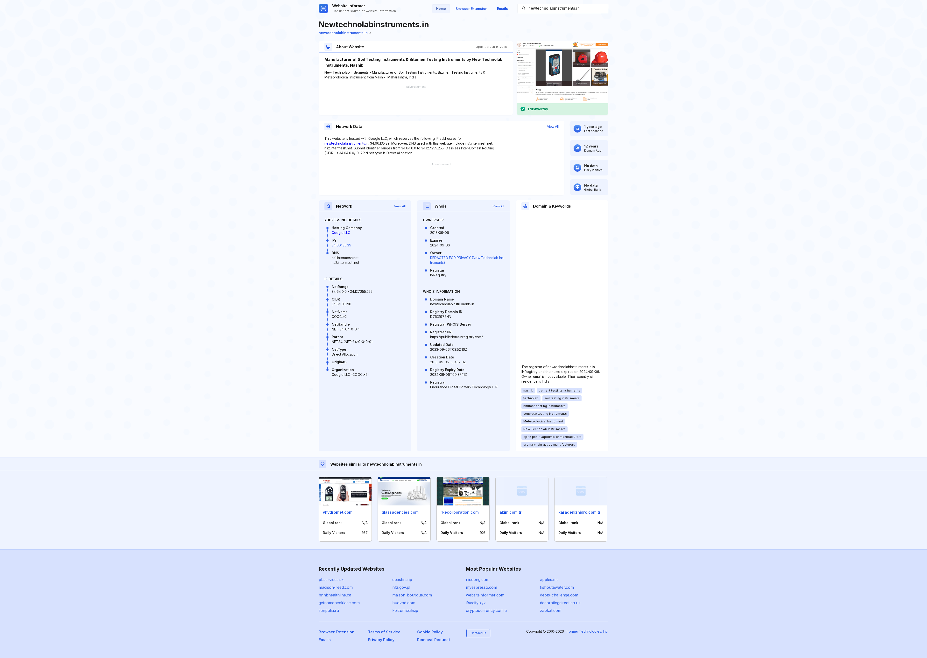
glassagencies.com (400, 512)
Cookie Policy (430, 632)
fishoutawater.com (557, 587)
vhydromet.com (337, 512)
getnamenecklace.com (339, 602)
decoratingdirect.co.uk (560, 602)
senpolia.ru (329, 610)
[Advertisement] (415, 100)
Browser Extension (471, 9)
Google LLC (341, 233)
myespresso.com (481, 587)
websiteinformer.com (485, 595)
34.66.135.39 (341, 245)
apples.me (549, 579)
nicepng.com (477, 579)
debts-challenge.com (559, 595)
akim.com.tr (510, 512)
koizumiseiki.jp (405, 610)
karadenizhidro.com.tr (579, 512)
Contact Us (478, 633)
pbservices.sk (331, 579)
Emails (502, 9)
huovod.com (403, 602)
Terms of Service (384, 632)
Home (441, 9)
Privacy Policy (381, 639)
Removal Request (433, 639)
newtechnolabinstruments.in (343, 33)
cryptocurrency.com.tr (486, 610)
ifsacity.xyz (476, 602)
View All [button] (553, 126)
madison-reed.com (336, 587)
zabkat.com (550, 610)
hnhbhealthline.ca (335, 595)
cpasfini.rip (402, 579)
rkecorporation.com (460, 512)
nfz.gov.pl (401, 587)
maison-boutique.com (412, 595)
